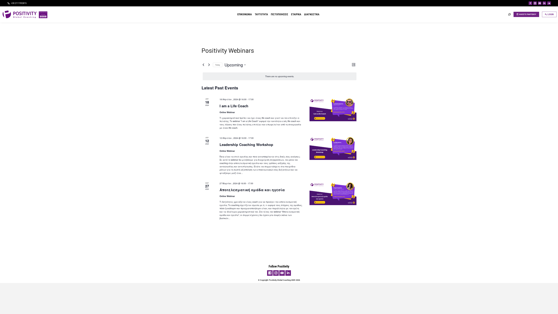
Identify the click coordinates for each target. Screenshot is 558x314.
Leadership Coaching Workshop (246, 144)
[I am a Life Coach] (333, 109)
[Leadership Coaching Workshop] (333, 148)
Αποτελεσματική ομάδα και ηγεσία (252, 189)
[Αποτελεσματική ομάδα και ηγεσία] (333, 193)
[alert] (279, 76)
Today (217, 65)
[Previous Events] (203, 65)
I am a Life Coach (234, 105)
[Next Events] (209, 65)
